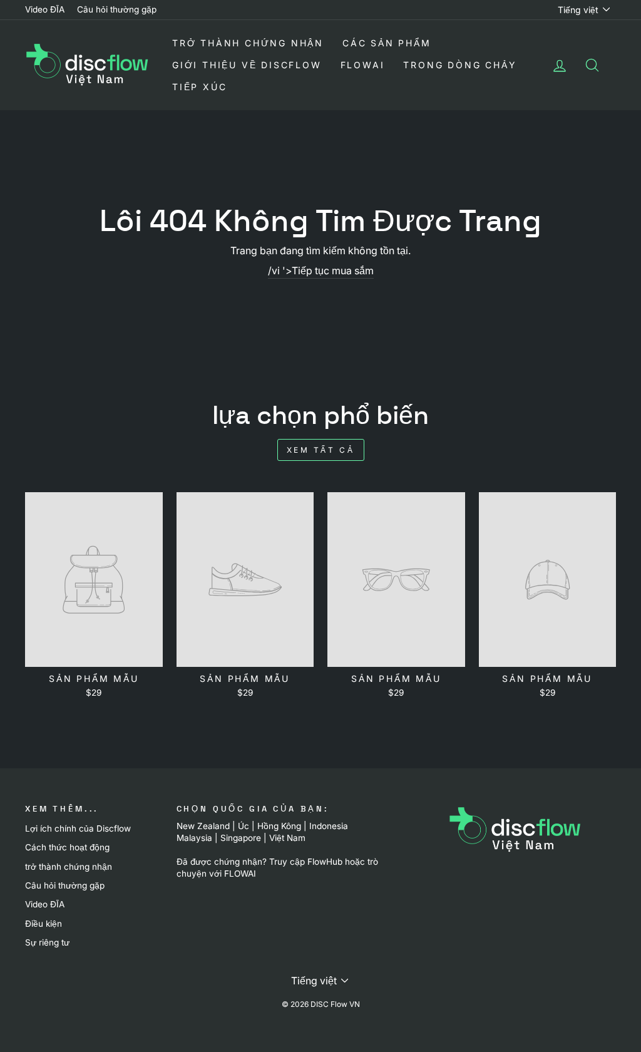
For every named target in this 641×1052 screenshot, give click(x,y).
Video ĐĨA (44, 9)
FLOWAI (363, 64)
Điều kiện (43, 924)
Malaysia (194, 838)
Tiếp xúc (199, 86)
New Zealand (203, 826)
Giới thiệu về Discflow (247, 64)
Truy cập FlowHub (305, 862)
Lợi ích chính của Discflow (78, 828)
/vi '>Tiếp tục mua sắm (321, 270)
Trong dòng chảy (459, 64)
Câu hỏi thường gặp (116, 9)
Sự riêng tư (47, 942)
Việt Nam (287, 838)
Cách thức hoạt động (67, 847)
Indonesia (328, 826)
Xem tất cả (321, 450)
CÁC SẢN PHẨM (386, 43)
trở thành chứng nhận (248, 43)
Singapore (240, 838)
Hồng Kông (279, 826)
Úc (243, 826)
